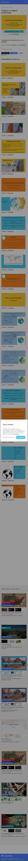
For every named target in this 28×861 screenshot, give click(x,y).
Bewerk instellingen (8, 437)
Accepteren (21, 437)
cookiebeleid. (16, 434)
